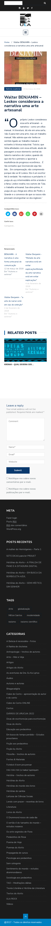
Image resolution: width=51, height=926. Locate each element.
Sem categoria (13, 863)
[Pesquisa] (45, 3)
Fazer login (11, 518)
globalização (24, 608)
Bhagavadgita (13, 688)
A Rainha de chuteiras (16, 646)
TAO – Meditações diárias (18, 883)
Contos (9, 708)
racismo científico (29, 621)
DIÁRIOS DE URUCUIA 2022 (20, 713)
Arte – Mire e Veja (15, 657)
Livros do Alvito (14, 812)
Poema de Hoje (14, 842)
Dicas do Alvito (13, 724)
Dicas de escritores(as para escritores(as (26, 718)
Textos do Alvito (14, 893)
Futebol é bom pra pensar (19, 764)
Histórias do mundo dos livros (20, 785)
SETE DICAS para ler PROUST (21, 555)
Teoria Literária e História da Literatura (25, 888)
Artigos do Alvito (14, 667)
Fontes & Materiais (15, 759)
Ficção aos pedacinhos (17, 743)
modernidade (33, 615)
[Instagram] (19, 8)
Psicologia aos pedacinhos (19, 858)
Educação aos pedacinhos (18, 729)
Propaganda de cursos (17, 852)
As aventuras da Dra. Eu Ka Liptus (22, 673)
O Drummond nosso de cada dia (21, 817)
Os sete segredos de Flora (19, 831)
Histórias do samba (15, 791)
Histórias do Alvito (15, 780)
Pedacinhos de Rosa (16, 837)
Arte (10, 608)
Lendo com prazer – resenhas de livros (25, 801)
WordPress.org (13, 529)
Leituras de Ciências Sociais (19, 796)
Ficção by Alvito (14, 749)
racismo (12, 621)
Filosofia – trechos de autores (20, 754)
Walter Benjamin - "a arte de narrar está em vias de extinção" (13, 301)
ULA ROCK (11, 898)
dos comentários (16, 525)
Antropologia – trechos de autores (23, 651)
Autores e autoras (15, 683)
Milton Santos (15, 615)
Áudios (9, 678)
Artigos (10, 662)
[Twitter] (28, 8)
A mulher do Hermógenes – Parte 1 (23, 549)
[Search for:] (13, 3)
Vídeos (9, 904)
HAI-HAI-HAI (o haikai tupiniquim (22, 770)
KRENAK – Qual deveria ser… (19, 364)
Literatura (11, 807)
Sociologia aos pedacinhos (19, 877)
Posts (11, 521)
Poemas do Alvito (15, 847)
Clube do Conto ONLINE (18, 703)
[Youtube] (24, 8)
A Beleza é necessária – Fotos (21, 641)
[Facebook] (31, 8)
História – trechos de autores (20, 775)
